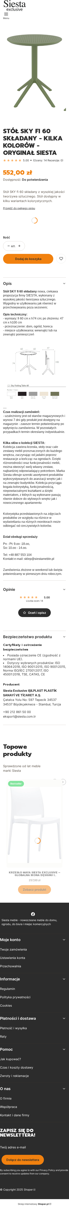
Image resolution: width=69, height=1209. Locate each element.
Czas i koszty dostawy (16, 1067)
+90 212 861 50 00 (17, 712)
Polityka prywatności (15, 997)
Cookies (6, 1005)
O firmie (6, 1098)
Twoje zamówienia (13, 949)
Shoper (28, 1189)
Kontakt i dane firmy (14, 1115)
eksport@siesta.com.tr (19, 716)
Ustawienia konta (12, 958)
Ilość (6, 237)
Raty (3, 1036)
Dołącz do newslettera (22, 1160)
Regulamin (7, 989)
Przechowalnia (10, 966)
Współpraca (8, 1107)
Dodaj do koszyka (28, 259)
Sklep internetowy (33, 1204)
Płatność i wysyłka (13, 1028)
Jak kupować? (10, 1059)
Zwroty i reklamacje (14, 1076)
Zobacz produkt (34, 889)
